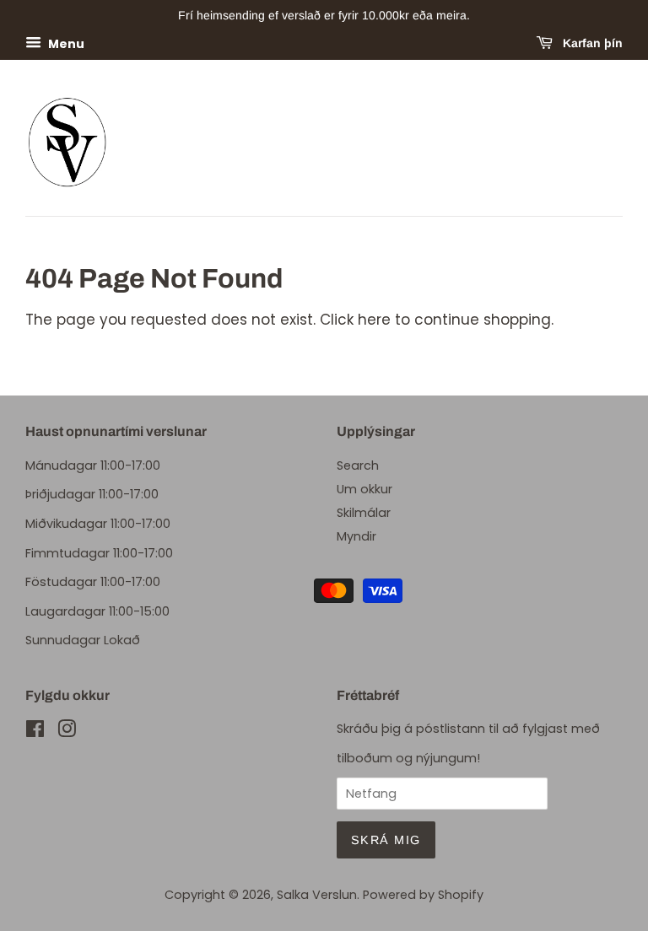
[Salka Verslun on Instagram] (66, 732)
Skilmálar (364, 512)
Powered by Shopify (423, 894)
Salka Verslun (317, 894)
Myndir (356, 536)
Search (358, 465)
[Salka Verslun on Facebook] (35, 732)
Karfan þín (591, 43)
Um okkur (364, 489)
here (374, 319)
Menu (65, 43)
